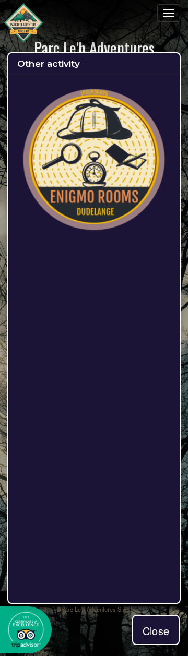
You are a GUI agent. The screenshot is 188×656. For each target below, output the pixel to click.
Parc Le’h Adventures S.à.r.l (96, 609)
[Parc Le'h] (23, 23)
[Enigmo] (94, 228)
